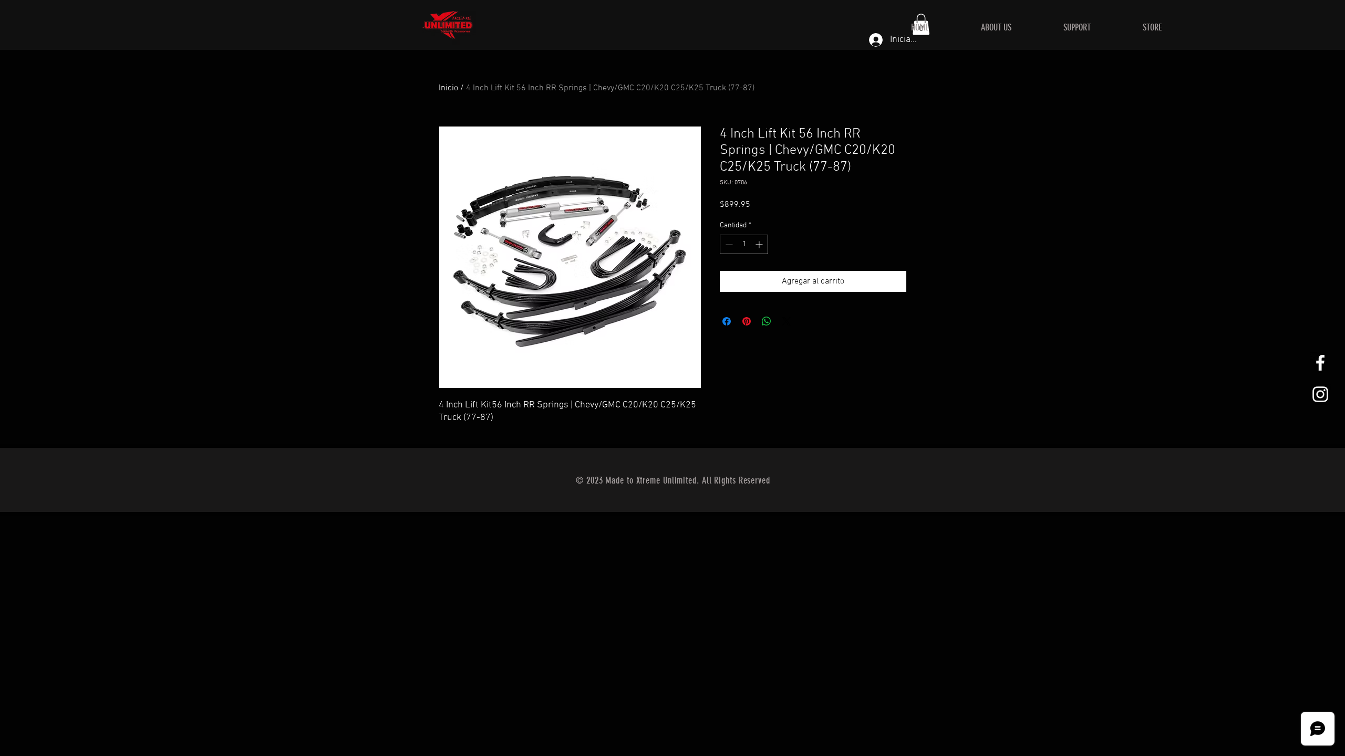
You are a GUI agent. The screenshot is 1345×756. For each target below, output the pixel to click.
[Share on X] (786, 321)
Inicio (448, 88)
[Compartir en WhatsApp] (766, 321)
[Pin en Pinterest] (746, 321)
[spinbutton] (743, 244)
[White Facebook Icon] (1320, 362)
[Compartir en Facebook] (726, 321)
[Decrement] (727, 244)
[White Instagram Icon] (1320, 394)
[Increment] (760, 244)
